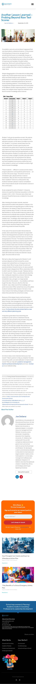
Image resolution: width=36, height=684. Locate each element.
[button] (32, 4)
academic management (24, 362)
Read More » (5, 563)
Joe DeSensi (9, 23)
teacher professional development (12, 364)
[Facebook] (16, 680)
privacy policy (24, 527)
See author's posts (23, 472)
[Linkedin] (19, 680)
